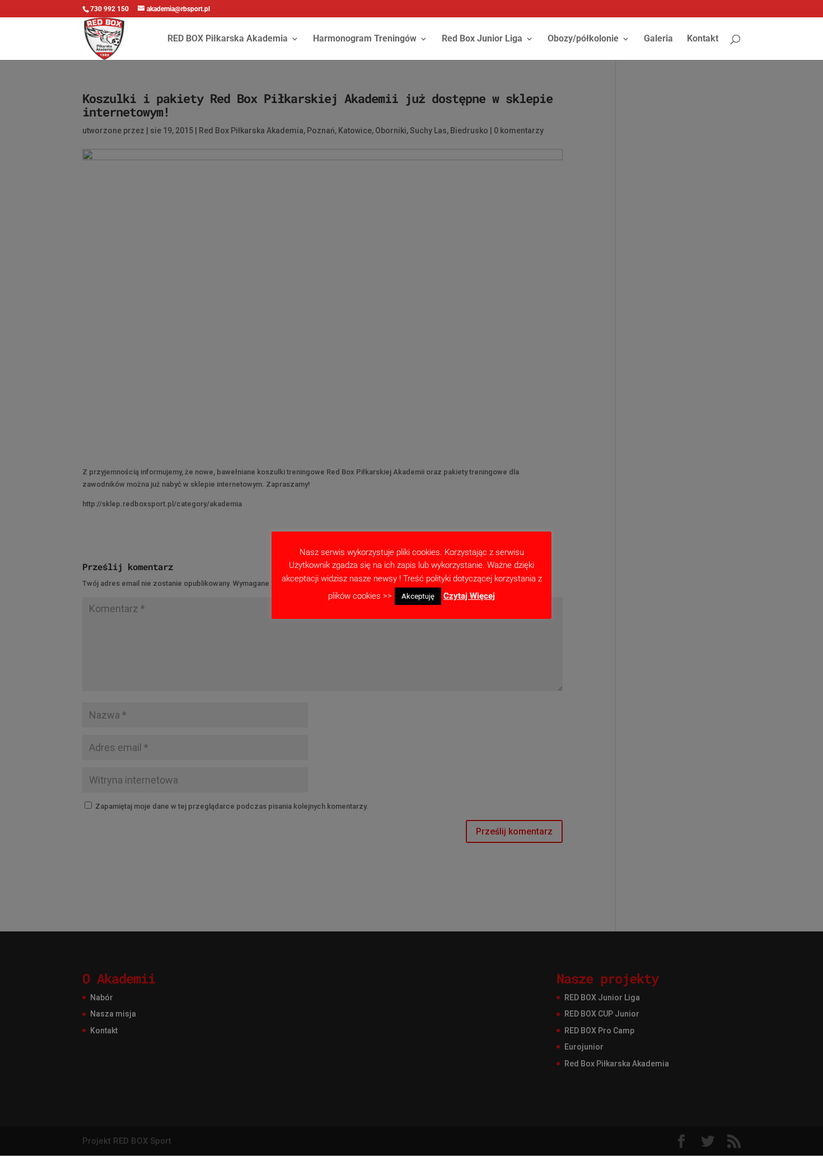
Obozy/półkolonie (583, 39)
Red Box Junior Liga (482, 39)
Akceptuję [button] (417, 596)
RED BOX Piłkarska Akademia (227, 39)
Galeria (658, 39)
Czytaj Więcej (469, 596)
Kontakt (702, 39)
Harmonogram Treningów (365, 39)
